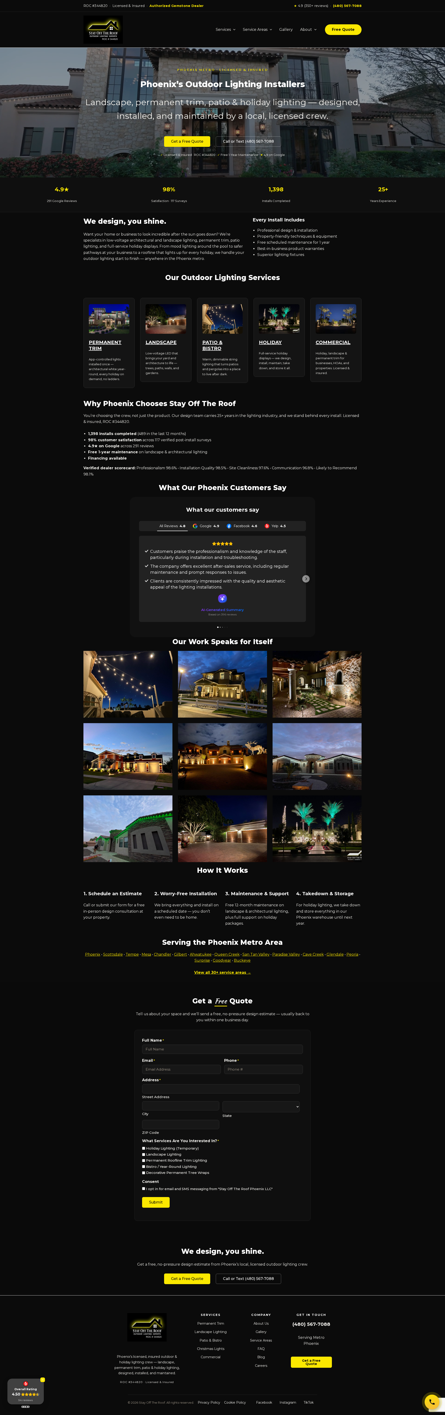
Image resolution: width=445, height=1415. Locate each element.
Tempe (132, 954)
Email (148, 1060)
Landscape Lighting (163, 1154)
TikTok (309, 1402)
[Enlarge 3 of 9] (355, 657)
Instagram (288, 1402)
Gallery (286, 29)
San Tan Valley (256, 954)
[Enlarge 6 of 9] (355, 729)
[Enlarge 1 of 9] (166, 657)
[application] (233, 29)
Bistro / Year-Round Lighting (171, 1166)
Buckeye (242, 960)
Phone (231, 1060)
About (306, 29)
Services (223, 29)
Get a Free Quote (187, 141)
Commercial (210, 1357)
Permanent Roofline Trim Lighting (176, 1160)
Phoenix (92, 954)
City (145, 1114)
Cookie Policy (235, 1402)
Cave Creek (313, 954)
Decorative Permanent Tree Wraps (177, 1172)
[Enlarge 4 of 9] (166, 729)
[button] (139, 579)
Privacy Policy (209, 1402)
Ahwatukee (201, 954)
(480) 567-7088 (347, 6)
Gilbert (180, 954)
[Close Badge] (42, 1379)
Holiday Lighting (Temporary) (172, 1148)
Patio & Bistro (211, 1340)
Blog (261, 1357)
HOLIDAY (270, 342)
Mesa (146, 954)
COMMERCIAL (333, 342)
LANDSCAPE (161, 342)
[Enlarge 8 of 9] (261, 801)
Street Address (155, 1097)
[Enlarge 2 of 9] (261, 657)
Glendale (335, 954)
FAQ (261, 1349)
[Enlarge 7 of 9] (166, 801)
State (227, 1115)
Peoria (352, 954)
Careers (261, 1366)
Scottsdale (113, 954)
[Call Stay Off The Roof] (432, 1402)
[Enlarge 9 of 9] (355, 801)
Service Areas (255, 29)
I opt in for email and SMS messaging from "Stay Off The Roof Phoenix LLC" (209, 1189)
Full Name (153, 1040)
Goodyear (222, 960)
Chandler (162, 954)
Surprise (202, 960)
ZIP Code (150, 1132)
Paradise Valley (286, 954)
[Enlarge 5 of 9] (261, 729)
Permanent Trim (210, 1323)
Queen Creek (227, 954)
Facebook (264, 1402)
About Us (261, 1323)
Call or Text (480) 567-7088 (248, 141)
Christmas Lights (210, 1349)
